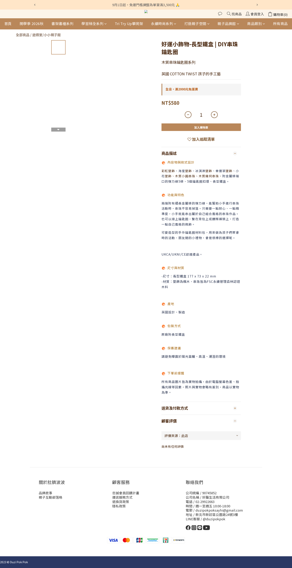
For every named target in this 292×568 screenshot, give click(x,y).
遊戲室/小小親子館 (46, 34)
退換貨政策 (120, 501)
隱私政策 (119, 506)
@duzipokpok (214, 519)
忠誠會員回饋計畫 (125, 492)
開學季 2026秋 (32, 23)
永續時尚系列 (162, 23)
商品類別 (254, 23)
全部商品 (22, 34)
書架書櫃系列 (62, 23)
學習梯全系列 (92, 23)
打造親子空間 (195, 23)
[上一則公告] (35, 5)
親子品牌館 (227, 23)
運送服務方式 (122, 497)
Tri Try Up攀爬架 (129, 23)
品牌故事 (45, 492)
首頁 (8, 23)
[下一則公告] (257, 5)
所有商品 (280, 23)
